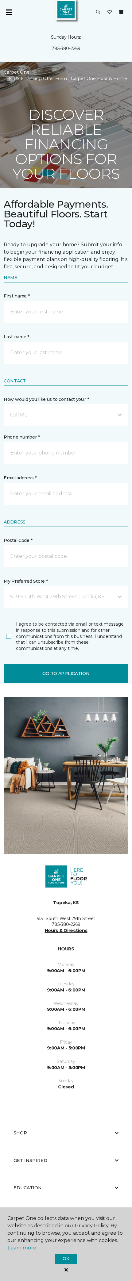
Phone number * (22, 437)
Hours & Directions (66, 930)
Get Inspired (30, 1160)
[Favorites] (109, 12)
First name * (17, 296)
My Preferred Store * (26, 581)
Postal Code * (18, 540)
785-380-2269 (66, 48)
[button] (98, 12)
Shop (20, 1133)
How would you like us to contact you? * (46, 399)
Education (28, 1188)
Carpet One (16, 72)
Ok (66, 1258)
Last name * (16, 337)
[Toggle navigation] (9, 12)
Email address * (20, 478)
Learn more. (22, 1248)
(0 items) (121, 12)
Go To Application (65, 673)
